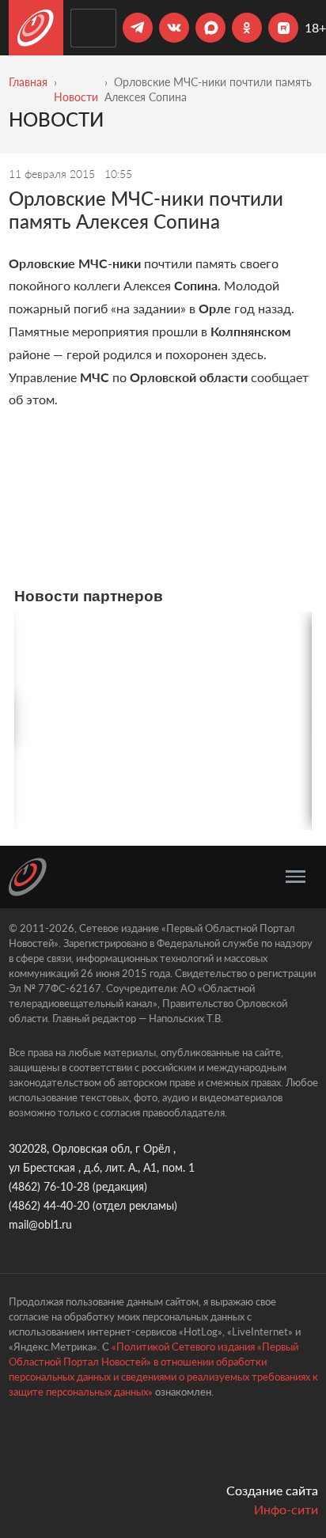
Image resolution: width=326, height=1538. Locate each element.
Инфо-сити (286, 1509)
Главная (28, 82)
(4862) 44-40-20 (49, 1205)
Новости (76, 97)
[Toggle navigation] (295, 876)
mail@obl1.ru (40, 1224)
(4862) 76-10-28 (49, 1186)
